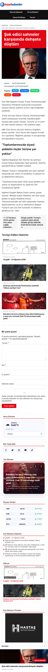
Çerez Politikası (19, 17)
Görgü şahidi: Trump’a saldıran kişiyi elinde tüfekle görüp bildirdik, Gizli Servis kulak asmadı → (32, 222)
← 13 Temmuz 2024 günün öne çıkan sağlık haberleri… (9, 222)
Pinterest (16, 95)
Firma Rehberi (32, 12)
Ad (4, 365)
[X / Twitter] (12, 450)
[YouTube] (25, 450)
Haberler (5, 25)
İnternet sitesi (8, 384)
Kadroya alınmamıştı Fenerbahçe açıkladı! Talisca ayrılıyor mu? (22, 541)
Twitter (15, 91)
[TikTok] (32, 450)
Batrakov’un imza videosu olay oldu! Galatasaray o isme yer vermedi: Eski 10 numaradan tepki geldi (25, 546)
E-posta (6, 374)
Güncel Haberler (16, 12)
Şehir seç (9, 429)
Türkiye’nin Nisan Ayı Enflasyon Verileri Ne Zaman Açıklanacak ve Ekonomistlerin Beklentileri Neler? (23, 555)
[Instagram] (19, 450)
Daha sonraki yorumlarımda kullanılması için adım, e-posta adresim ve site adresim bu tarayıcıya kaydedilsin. (24, 398)
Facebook (24, 91)
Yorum (5, 343)
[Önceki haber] (36, 466)
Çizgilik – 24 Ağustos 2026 (14, 538)
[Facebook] (6, 450)
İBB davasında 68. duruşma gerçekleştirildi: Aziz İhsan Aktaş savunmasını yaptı (24, 550)
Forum (32, 17)
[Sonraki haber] (41, 466)
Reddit (8, 95)
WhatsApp (34, 91)
